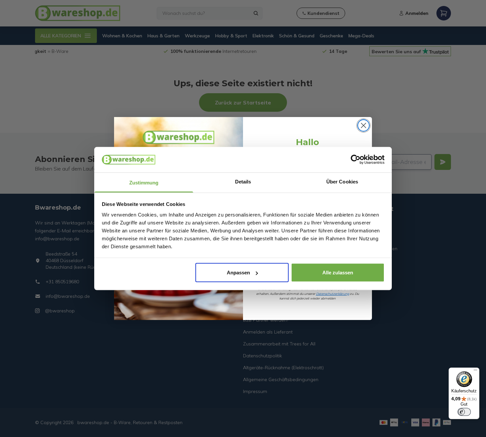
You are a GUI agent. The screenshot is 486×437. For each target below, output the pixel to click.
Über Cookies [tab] (342, 181)
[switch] (464, 412)
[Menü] (475, 372)
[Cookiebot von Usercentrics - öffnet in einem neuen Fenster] (356, 160)
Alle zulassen (337, 272)
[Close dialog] (363, 125)
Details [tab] (243, 181)
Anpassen (238, 272)
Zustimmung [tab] (144, 182)
